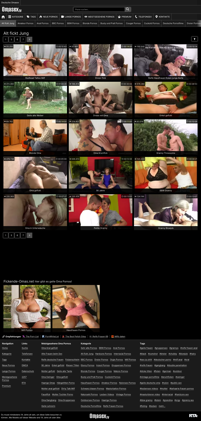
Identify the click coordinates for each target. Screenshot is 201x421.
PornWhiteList (52, 336)
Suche (25, 348)
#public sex (176, 382)
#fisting (143, 406)
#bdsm (157, 400)
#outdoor (177, 371)
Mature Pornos (121, 371)
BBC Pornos (58, 23)
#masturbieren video (150, 394)
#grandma (168, 400)
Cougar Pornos (133, 23)
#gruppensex (161, 348)
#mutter (164, 388)
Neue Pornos (50, 16)
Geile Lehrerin (48, 406)
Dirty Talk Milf (68, 388)
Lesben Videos (107, 394)
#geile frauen (146, 348)
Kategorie (17, 16)
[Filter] (195, 39)
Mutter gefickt (48, 371)
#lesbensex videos (149, 388)
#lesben (153, 406)
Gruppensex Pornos (121, 365)
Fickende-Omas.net (19, 281)
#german (166, 371)
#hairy (193, 353)
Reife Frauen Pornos (113, 406)
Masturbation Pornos (116, 388)
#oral (186, 359)
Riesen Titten (72, 365)
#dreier (163, 353)
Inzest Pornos (103, 365)
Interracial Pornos (122, 353)
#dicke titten (146, 371)
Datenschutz (28, 371)
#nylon (165, 382)
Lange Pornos (73, 16)
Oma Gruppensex (66, 400)
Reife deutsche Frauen (52, 359)
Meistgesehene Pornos (101, 16)
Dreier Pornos (101, 359)
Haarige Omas (48, 382)
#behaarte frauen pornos (182, 388)
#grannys (173, 348)
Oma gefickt (62, 377)
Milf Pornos (130, 359)
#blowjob (183, 353)
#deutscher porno (162, 359)
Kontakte (164, 16)
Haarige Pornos (109, 400)
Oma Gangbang (48, 400)
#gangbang (159, 365)
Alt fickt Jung (8, 23)
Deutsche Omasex (10, 2)
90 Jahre (45, 365)
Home (5, 348)
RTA (24, 382)
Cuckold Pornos (152, 23)
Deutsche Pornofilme (173, 23)
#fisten (157, 371)
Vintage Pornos (123, 394)
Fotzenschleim (72, 359)
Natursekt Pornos (89, 394)
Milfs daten (119, 336)
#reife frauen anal (188, 348)
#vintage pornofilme (149, 377)
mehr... (162, 406)
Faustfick (45, 394)
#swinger (180, 377)
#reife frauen (146, 365)
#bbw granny (146, 400)
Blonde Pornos (90, 23)
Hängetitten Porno (66, 382)
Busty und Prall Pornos (111, 23)
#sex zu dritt (146, 359)
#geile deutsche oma (150, 382)
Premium (126, 16)
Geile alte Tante (64, 371)
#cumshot (153, 353)
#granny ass (188, 400)
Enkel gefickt (58, 365)
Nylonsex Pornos (127, 382)
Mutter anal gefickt (50, 388)
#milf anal (177, 359)
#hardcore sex (182, 394)
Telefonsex (145, 16)
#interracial (167, 394)
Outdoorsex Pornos (90, 400)
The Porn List (32, 336)
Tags (33, 16)
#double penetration (177, 365)
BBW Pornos (73, 23)
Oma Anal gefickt (49, 348)
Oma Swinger (47, 377)
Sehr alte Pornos (89, 348)
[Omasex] (12, 11)
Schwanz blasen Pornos (92, 388)
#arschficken (167, 377)
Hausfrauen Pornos (90, 382)
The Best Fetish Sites (75, 336)
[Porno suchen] (128, 9)
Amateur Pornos (25, 23)
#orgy (177, 400)
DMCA (25, 365)
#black (143, 353)
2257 (24, 377)
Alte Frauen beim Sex (51, 353)
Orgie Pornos (116, 359)
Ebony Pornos (87, 365)
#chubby (173, 353)
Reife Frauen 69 (100, 336)
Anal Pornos (43, 23)
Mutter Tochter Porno (62, 394)
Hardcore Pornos (103, 353)
